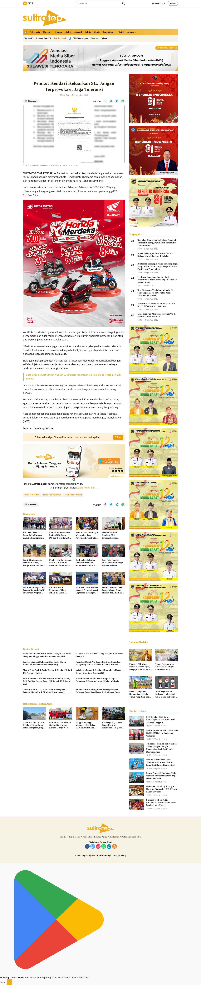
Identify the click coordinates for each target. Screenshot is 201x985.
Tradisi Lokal (60, 38)
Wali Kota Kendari (73, 495)
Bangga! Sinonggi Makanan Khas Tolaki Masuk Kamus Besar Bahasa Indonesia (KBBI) (44, 663)
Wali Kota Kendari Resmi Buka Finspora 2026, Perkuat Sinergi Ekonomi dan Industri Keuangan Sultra (33, 535)
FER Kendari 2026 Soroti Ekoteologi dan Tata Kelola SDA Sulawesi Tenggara (160, 719)
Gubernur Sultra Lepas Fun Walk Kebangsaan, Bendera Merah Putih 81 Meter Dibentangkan (44, 690)
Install (3, 982)
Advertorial (35, 32)
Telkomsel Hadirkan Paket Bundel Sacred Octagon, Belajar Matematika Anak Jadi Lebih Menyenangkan (161, 748)
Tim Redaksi (74, 837)
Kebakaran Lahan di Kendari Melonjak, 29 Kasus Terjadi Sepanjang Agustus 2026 (98, 671)
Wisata (97, 32)
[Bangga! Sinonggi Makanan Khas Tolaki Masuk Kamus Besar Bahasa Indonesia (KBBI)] (87, 713)
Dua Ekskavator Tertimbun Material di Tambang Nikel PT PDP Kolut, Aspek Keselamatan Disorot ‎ (155, 293)
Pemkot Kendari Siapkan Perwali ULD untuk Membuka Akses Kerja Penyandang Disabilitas (60, 563)
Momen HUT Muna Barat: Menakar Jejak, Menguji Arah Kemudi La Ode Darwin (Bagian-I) (140, 667)
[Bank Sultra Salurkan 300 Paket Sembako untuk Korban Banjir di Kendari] (87, 550)
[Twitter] (92, 846)
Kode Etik (87, 837)
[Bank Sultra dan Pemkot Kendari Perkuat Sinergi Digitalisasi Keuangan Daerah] (87, 578)
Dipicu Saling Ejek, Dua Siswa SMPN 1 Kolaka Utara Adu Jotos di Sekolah (155, 254)
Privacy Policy (100, 837)
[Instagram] (98, 846)
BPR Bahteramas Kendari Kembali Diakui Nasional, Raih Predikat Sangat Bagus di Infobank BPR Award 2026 (46, 681)
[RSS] (114, 846)
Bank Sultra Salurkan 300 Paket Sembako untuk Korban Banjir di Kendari (86, 563)
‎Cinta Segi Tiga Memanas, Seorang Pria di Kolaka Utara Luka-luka (156, 315)
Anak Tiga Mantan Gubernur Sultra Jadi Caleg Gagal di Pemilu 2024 (165, 694)
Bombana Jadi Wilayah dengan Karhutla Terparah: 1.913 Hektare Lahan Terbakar (161, 789)
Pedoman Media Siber (131, 837)
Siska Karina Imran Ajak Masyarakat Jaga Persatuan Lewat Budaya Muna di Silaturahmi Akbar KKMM (87, 535)
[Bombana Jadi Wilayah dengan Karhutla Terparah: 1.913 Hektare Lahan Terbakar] (136, 790)
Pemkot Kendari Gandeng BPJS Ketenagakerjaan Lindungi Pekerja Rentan (113, 535)
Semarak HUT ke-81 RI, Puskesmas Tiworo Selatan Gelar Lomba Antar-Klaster (161, 802)
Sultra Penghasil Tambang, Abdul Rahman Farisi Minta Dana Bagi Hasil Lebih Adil (161, 776)
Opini (121, 32)
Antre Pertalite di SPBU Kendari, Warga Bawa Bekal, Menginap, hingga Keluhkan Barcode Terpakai (47, 655)
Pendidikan (108, 32)
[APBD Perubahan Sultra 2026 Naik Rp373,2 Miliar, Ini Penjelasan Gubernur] (136, 734)
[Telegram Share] (117, 101)
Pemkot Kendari (31, 495)
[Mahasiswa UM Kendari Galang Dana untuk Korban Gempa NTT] (60, 713)
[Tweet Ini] (111, 101)
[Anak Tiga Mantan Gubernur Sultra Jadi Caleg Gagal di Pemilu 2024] (166, 682)
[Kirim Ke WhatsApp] (123, 101)
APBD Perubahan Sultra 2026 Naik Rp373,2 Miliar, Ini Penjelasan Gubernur (162, 733)
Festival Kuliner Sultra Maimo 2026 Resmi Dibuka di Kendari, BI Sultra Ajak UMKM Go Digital (59, 535)
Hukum (58, 32)
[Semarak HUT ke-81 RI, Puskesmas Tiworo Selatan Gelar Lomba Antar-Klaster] (136, 804)
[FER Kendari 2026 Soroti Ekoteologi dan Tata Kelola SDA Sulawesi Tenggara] (136, 721)
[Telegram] (109, 846)
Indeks (173, 3)
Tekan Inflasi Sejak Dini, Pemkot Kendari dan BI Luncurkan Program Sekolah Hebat (34, 590)
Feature (94, 38)
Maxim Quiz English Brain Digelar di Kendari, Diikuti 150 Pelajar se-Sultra (47, 671)
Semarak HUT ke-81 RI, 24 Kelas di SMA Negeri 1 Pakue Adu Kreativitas (156, 304)
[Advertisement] (74, 620)
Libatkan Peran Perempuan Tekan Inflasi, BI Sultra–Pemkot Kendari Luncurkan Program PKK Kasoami (58, 590)
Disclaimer (114, 837)
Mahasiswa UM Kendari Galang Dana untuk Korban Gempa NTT (99, 655)
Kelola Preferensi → (87, 487)
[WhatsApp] (103, 846)
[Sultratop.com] (45, 17)
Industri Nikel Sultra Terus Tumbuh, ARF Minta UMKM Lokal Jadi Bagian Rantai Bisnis (160, 762)
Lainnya (130, 32)
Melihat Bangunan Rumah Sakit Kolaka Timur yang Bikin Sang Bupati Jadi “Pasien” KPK (139, 694)
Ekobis (68, 32)
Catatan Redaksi (43, 38)
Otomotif (78, 32)
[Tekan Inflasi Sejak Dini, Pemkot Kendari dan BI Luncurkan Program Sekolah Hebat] (34, 578)
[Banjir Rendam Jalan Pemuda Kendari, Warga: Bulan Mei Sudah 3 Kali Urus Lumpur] (34, 550)
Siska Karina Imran (52, 495)
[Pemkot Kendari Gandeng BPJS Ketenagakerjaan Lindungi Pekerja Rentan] (113, 523)
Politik (88, 32)
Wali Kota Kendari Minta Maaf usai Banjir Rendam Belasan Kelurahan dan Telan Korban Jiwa (112, 563)
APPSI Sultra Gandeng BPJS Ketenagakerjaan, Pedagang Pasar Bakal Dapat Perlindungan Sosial (98, 690)
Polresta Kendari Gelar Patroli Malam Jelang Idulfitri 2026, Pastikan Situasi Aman (112, 590)
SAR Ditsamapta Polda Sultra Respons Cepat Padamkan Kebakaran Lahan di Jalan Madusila (97, 680)
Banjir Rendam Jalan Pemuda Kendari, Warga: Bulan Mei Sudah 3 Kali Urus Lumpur (34, 563)
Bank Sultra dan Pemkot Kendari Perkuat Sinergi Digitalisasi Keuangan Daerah (87, 590)
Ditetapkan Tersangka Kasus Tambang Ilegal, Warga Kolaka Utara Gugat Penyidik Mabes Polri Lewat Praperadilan (157, 266)
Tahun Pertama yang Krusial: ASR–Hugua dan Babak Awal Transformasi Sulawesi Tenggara (165, 667)
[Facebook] (87, 846)
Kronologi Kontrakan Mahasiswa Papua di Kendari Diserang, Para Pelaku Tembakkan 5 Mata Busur (157, 243)
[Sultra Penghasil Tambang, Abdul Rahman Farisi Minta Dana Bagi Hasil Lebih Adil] (136, 777)
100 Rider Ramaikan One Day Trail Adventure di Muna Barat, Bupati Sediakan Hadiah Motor (157, 279)
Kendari (28, 38)
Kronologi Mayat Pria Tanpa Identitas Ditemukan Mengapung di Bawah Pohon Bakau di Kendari (98, 663)
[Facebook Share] (105, 101)
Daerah (46, 32)
